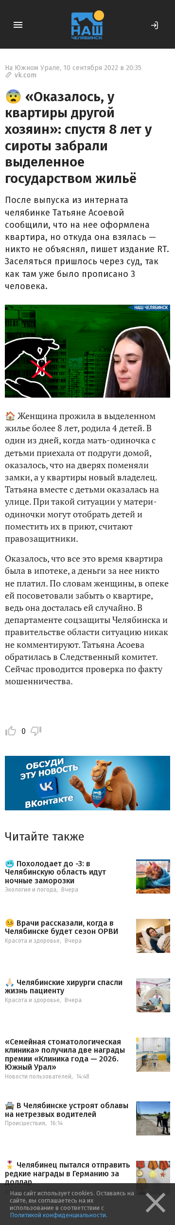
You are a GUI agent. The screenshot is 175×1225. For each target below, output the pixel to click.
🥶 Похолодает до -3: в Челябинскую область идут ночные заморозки (55, 872)
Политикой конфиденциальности (58, 1215)
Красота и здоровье (32, 940)
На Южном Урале (32, 68)
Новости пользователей (38, 1076)
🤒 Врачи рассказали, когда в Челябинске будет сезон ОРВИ (61, 927)
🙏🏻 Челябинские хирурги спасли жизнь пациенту (63, 986)
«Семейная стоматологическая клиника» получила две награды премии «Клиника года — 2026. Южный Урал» (65, 1055)
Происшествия (25, 1123)
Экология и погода (30, 889)
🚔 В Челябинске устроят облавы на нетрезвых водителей (66, 1109)
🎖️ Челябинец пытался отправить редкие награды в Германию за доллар (67, 1174)
